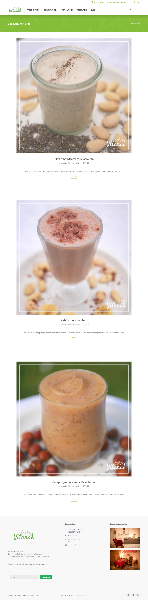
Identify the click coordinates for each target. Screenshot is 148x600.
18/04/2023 (85, 486)
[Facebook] (130, 2)
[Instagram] (134, 2)
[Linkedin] (138, 2)
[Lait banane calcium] (74, 257)
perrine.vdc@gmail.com (117, 2)
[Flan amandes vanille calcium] (74, 95)
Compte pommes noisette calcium (74, 482)
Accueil (133, 23)
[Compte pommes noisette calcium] (74, 419)
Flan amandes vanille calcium (74, 159)
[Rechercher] (131, 10)
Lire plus (74, 176)
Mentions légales (67, 595)
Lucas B (63, 163)
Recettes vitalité (73, 163)
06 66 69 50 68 (98, 2)
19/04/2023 (85, 163)
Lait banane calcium (74, 320)
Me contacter (82, 595)
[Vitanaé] (15, 10)
